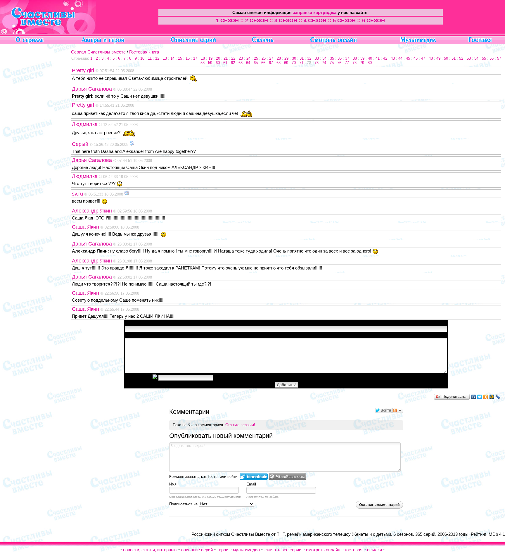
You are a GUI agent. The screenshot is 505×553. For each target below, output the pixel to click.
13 (165, 58)
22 (233, 58)
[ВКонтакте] (474, 397)
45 (408, 58)
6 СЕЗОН (373, 20)
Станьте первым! (240, 425)
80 (370, 63)
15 (180, 58)
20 (218, 58)
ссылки (374, 549)
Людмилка (85, 124)
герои (222, 549)
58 (202, 63)
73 (316, 63)
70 (294, 63)
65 (256, 63)
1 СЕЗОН (227, 20)
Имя (173, 484)
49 (438, 58)
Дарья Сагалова (92, 89)
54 (476, 58)
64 (248, 63)
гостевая (353, 549)
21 (226, 58)
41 (378, 58)
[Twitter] (480, 397)
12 (157, 58)
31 (302, 58)
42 (385, 58)
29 (286, 58)
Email (251, 484)
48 (431, 58)
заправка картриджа (314, 12)
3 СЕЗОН (285, 20)
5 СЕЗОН (344, 20)
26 (264, 58)
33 (317, 58)
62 (233, 63)
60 (218, 63)
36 (340, 58)
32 (309, 58)
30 (294, 58)
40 (370, 58)
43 (393, 58)
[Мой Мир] (492, 397)
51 (454, 58)
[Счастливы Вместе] (48, 32)
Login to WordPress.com (287, 476)
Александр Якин (92, 211)
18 (203, 58)
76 (339, 63)
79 (362, 63)
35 (332, 58)
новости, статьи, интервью (150, 549)
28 (279, 58)
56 (492, 58)
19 (210, 58)
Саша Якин (86, 227)
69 (286, 63)
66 (263, 63)
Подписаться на (184, 504)
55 (484, 58)
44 (400, 58)
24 (248, 58)
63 (240, 63)
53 (469, 58)
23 (241, 58)
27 (271, 58)
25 (256, 58)
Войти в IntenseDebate (254, 476)
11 (150, 58)
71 (301, 63)
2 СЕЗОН (256, 20)
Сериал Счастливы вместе (98, 51)
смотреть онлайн (323, 549)
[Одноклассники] (486, 397)
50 (446, 58)
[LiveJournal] (498, 397)
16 (188, 58)
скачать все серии (282, 549)
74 (324, 63)
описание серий (197, 549)
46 (416, 58)
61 (225, 63)
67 (271, 63)
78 (354, 63)
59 (210, 63)
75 (332, 63)
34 (324, 58)
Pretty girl (84, 70)
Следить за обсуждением (397, 410)
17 (195, 58)
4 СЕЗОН (315, 20)
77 (347, 63)
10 (142, 58)
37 (347, 58)
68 (278, 63)
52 (461, 58)
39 (362, 58)
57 (499, 58)
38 (355, 58)
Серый (81, 144)
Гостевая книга (144, 51)
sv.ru (78, 194)
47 (423, 58)
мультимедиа (246, 549)
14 (172, 58)
